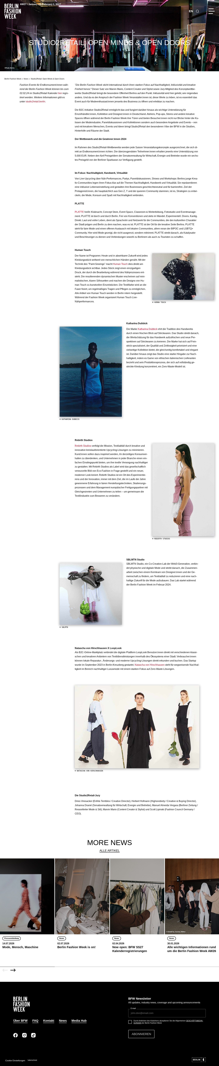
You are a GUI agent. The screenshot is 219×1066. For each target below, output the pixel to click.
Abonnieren (141, 1034)
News (26, 79)
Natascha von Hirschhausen (150, 665)
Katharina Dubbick (147, 329)
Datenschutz (32, 1060)
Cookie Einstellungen (15, 1060)
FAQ (35, 1020)
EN (191, 11)
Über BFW (20, 1020)
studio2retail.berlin (35, 101)
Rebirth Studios (83, 446)
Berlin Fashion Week (12, 79)
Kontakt (48, 1020)
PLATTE (79, 212)
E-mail (133, 1008)
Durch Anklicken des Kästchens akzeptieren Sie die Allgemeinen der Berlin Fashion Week (168, 1022)
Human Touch (120, 264)
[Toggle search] (197, 11)
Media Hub (79, 1020)
